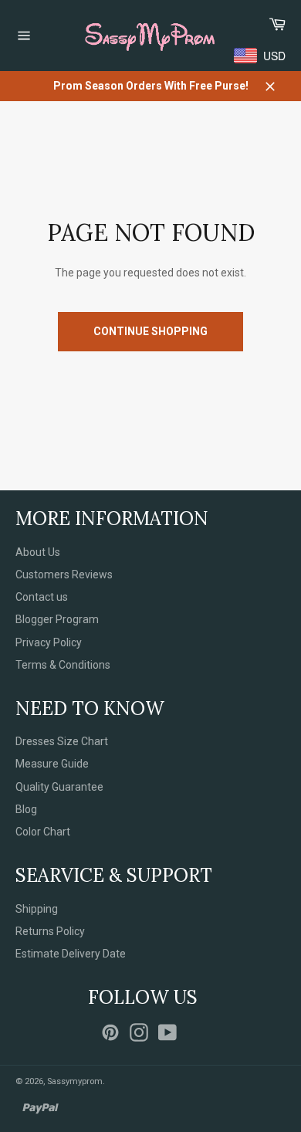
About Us (37, 552)
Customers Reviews (64, 574)
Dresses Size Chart (61, 741)
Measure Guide (52, 763)
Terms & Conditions (62, 665)
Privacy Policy (48, 642)
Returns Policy (50, 931)
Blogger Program (57, 619)
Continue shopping (150, 331)
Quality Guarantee (59, 787)
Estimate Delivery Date (70, 953)
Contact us (41, 597)
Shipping (36, 909)
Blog (26, 809)
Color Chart (42, 831)
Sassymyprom (75, 1081)
